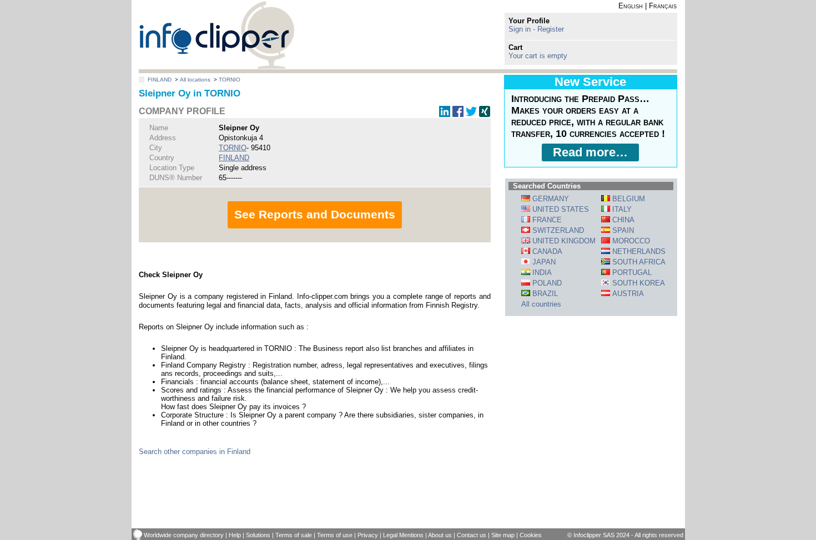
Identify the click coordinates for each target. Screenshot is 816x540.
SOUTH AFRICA (638, 262)
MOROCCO (630, 241)
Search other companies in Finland (194, 451)
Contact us (471, 535)
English (630, 6)
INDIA (541, 272)
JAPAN (543, 262)
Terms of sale (293, 535)
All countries (541, 304)
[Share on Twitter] (471, 114)
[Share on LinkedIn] (444, 114)
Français (663, 6)
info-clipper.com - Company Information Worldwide (217, 34)
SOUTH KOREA (637, 283)
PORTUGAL (631, 272)
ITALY (621, 209)
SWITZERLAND (557, 230)
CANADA (546, 251)
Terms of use (334, 535)
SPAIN (622, 230)
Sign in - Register (536, 29)
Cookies (531, 535)
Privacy (367, 535)
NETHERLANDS (638, 251)
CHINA (622, 220)
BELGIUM (627, 199)
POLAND (546, 283)
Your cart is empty (537, 56)
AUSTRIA (627, 293)
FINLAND (160, 80)
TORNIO (229, 80)
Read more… (590, 152)
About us (440, 535)
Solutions (258, 535)
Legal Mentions (403, 535)
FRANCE (546, 220)
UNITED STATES (559, 209)
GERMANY (549, 199)
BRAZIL (544, 293)
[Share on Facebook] (458, 114)
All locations (195, 80)
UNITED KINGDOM (563, 241)
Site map (503, 535)
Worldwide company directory (184, 535)
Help (235, 535)
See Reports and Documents (314, 214)
